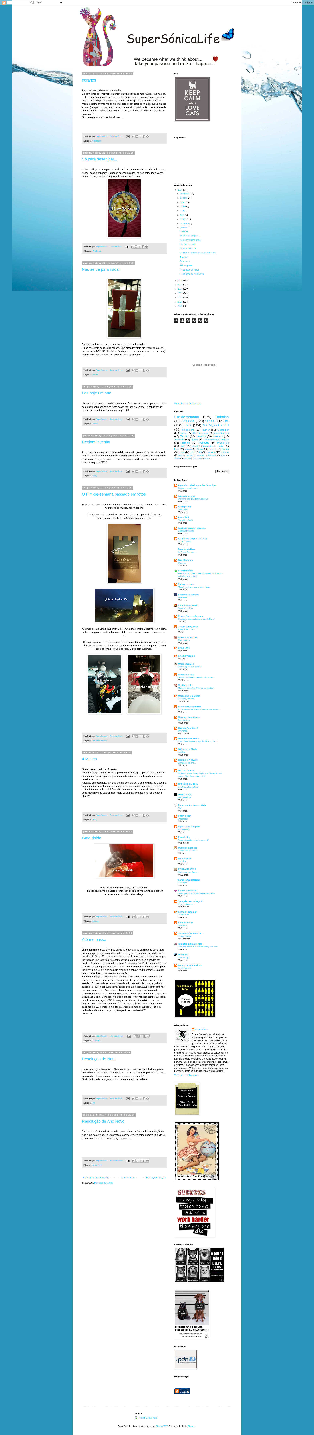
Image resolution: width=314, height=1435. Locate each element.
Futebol (212, 449)
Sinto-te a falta (185, 922)
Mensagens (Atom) (103, 1183)
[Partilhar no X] (140, 136)
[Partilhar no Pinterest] (147, 136)
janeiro (184, 227)
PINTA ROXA (184, 816)
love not (218, 436)
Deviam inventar (96, 442)
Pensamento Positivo (216, 439)
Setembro (182, 925)
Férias (221, 446)
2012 (180, 293)
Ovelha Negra (185, 794)
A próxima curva (186, 496)
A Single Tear (185, 506)
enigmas (187, 458)
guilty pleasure (184, 797)
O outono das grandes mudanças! (193, 499)
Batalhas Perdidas (186, 531)
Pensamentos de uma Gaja (192, 805)
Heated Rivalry (184, 936)
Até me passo (94, 939)
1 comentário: (116, 246)
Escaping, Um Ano (186, 699)
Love (188, 425)
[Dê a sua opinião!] (137, 136)
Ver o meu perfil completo (186, 1075)
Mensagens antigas (156, 1177)
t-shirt (206, 458)
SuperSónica (201, 1029)
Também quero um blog (190, 944)
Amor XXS (183, 517)
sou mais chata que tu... (190, 933)
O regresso (183, 819)
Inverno (225, 449)
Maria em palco (186, 664)
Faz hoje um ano (96, 393)
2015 (180, 280)
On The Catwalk (186, 770)
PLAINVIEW (161, 1426)
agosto (183, 198)
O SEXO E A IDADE (188, 760)
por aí (95, 375)
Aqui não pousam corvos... (192, 528)
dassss (189, 421)
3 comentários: (116, 419)
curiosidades (221, 433)
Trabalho (96, 1041)
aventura (211, 452)
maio (183, 210)
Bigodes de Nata (186, 549)
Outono (197, 458)
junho (183, 206)
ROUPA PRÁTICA (187, 869)
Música (188, 449)
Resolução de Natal (99, 1059)
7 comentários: (116, 815)
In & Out (181, 752)
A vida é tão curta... (186, 629)
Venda (177, 458)
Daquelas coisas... (186, 608)
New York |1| (183, 957)
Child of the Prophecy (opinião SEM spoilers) (197, 741)
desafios (201, 436)
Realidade (97, 141)
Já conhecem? (184, 968)
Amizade (179, 439)
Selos (200, 449)
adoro (182, 452)
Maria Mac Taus (186, 674)
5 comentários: (116, 370)
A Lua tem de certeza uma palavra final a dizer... (199, 709)
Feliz (176, 449)
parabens (208, 446)
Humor (206, 429)
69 (200, 452)
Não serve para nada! (101, 269)
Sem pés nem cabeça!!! (190, 901)
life (94, 1103)
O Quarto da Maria (187, 749)
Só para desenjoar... (99, 159)
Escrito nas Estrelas (188, 594)
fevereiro (184, 223)
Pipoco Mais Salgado (189, 826)
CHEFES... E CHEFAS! (188, 787)
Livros (194, 439)
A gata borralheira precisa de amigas (197, 485)
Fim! (180, 808)
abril (182, 215)
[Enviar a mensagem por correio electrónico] (127, 136)
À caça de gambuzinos (190, 965)
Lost (192, 452)
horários (89, 80)
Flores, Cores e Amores (190, 616)
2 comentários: (116, 136)
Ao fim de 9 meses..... (187, 552)
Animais (95, 921)
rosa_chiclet (184, 858)
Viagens (225, 452)
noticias (200, 455)
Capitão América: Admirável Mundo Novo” (196, 619)
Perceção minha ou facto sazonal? (193, 840)
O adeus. (182, 563)
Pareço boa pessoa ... (188, 851)
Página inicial (127, 1177)
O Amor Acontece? (188, 728)
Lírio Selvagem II (186, 656)
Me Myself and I (216, 425)
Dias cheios (183, 509)
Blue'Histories (185, 560)
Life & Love (184, 648)
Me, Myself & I (185, 685)
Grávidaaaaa (200, 433)
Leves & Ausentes (187, 637)
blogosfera (97, 1165)
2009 (180, 306)
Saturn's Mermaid (187, 890)
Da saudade (183, 915)
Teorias (184, 436)
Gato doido (91, 838)
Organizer (223, 429)
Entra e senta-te (186, 584)
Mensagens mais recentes (96, 1177)
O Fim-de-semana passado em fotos (114, 494)
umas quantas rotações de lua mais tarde (196, 893)
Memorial (212, 455)
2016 (180, 190)
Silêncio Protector (187, 912)
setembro (185, 193)
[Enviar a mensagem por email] (134, 136)
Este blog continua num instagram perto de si (198, 947)
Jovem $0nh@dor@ (188, 626)
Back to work (184, 720)
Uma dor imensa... (186, 904)
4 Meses (89, 759)
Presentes (223, 442)
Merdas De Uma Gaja (189, 696)
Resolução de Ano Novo (103, 1121)
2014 (180, 284)
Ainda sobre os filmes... (188, 872)
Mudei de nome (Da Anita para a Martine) (196, 688)
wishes (190, 455)
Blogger (191, 1426)
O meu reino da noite (188, 738)
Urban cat (183, 954)
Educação (182, 883)
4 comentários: (116, 1161)
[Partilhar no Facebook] (144, 136)
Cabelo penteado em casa (189, 488)
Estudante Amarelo (188, 605)
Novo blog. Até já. (185, 520)
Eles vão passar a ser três (190, 667)
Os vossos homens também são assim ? (196, 677)
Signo (222, 455)
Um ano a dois (184, 541)
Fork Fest (182, 597)
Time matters (184, 640)
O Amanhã (182, 731)
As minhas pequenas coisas (192, 538)
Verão (195, 446)
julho (183, 202)
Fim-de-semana (100, 740)
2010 (180, 302)
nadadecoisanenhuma (189, 706)
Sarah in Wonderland (189, 880)
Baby (95, 476)
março (183, 219)
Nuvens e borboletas (189, 717)
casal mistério (185, 570)
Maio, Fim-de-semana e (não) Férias (194, 587)
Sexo (180, 455)
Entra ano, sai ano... (187, 763)
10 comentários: (117, 1036)
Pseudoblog (184, 837)
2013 (180, 289)
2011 (180, 297)
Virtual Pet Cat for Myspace (187, 403)
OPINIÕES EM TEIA (188, 784)
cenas (95, 423)
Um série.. (182, 861)
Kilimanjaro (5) (184, 829)
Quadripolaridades (187, 848)
